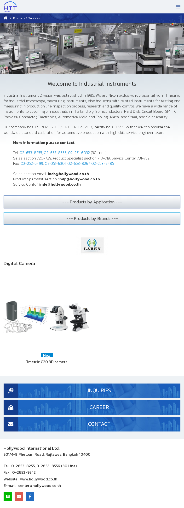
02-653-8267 (78, 163)
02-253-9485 (102, 163)
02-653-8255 (31, 152)
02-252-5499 (32, 163)
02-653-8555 (55, 152)
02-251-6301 (55, 163)
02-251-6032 (79, 152)
